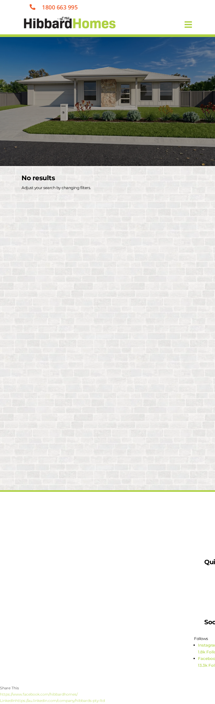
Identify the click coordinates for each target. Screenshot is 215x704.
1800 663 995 (60, 7)
